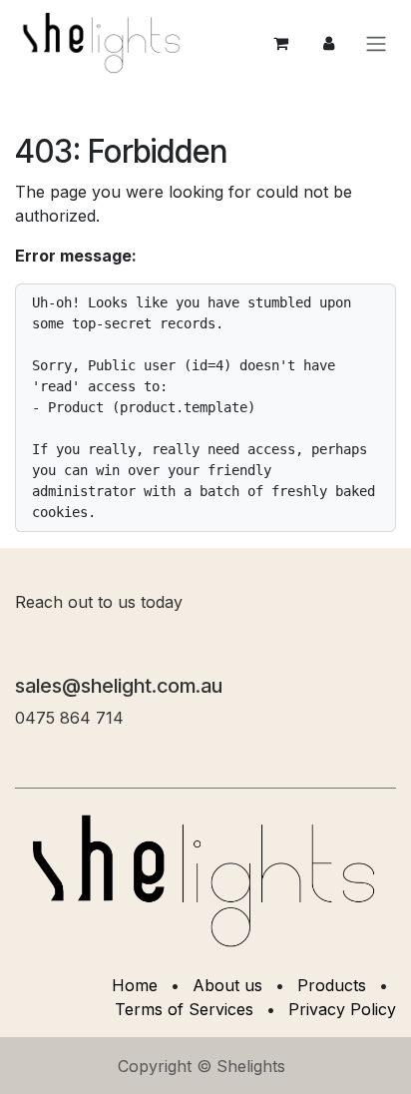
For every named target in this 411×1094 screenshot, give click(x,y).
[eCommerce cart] (280, 43)
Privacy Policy (342, 1009)
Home (135, 985)
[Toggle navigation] (376, 43)
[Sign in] (328, 43)
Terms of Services (184, 1009)
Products (331, 985)
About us (227, 985)
